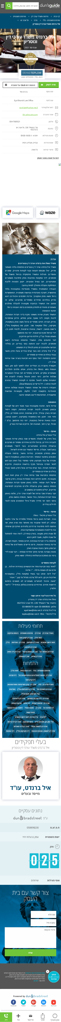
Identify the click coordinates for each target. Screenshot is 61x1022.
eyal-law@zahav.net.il (28, 108)
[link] (47, 213)
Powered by (19, 996)
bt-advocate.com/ (30, 115)
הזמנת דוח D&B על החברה (23, 85)
